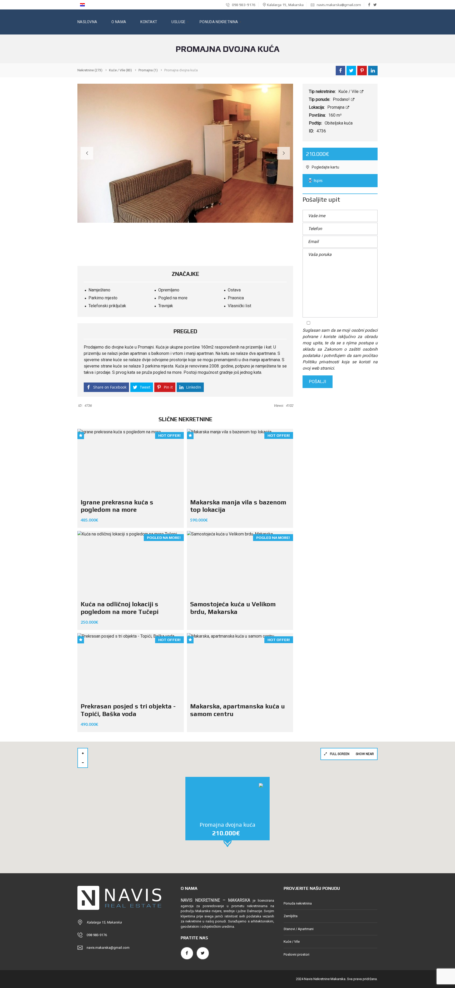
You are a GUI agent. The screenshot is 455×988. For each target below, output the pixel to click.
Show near (365, 754)
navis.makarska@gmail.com (339, 5)
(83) (120, 70)
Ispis (318, 180)
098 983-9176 (243, 5)
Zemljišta (291, 916)
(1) (148, 70)
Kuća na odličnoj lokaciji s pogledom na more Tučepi (120, 607)
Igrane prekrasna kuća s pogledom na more (117, 506)
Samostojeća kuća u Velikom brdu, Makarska (233, 607)
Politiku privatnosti (321, 361)
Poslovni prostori (296, 954)
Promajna (336, 107)
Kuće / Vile (349, 91)
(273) (89, 70)
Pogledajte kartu (325, 167)
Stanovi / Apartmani (299, 929)
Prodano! (342, 99)
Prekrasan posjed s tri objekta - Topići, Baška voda (128, 710)
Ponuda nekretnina (298, 903)
